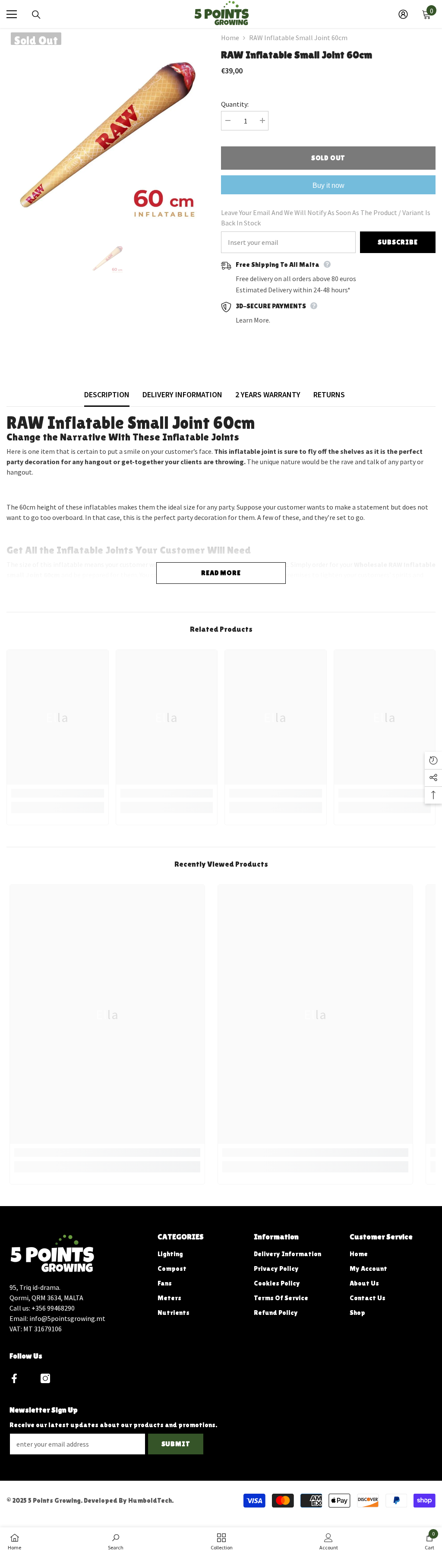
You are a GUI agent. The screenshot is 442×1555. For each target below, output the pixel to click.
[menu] (11, 14)
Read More (220, 573)
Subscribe (397, 242)
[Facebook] (14, 1378)
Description (106, 394)
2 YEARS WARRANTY (267, 394)
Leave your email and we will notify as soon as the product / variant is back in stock (325, 217)
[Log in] (403, 14)
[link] (57, 793)
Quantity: (235, 104)
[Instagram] (45, 1378)
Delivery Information (182, 394)
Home (230, 37)
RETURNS (329, 394)
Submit (175, 1444)
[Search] (36, 15)
